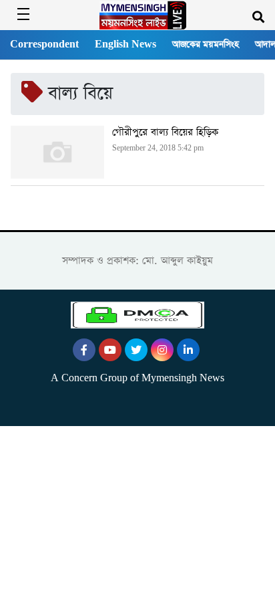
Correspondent (44, 44)
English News (125, 44)
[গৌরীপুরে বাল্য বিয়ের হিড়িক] (57, 152)
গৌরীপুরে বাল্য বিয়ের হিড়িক (165, 132)
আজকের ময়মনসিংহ (205, 44)
